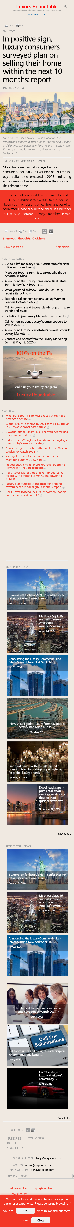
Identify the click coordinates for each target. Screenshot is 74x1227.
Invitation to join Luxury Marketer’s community (35, 316)
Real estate (9, 31)
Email (11, 26)
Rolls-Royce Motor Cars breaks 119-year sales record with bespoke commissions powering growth (34, 476)
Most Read (33, 14)
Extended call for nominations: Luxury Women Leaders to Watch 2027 (37, 1010)
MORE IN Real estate (18, 566)
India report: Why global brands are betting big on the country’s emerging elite (38, 442)
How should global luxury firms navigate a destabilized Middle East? (37, 725)
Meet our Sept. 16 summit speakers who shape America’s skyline (51, 621)
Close (41, 1220)
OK (25, 1211)
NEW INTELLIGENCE (13, 258)
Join (44, 14)
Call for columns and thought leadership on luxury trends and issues (37, 1053)
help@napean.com (48, 1158)
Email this (12, 231)
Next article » (63, 247)
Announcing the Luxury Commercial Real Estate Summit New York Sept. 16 (36, 283)
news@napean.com (38, 1165)
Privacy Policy (18, 1188)
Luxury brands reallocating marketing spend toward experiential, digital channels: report (34, 486)
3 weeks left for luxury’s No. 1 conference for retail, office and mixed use (37, 597)
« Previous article (13, 247)
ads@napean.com (42, 1170)
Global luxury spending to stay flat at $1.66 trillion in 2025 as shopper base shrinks (38, 426)
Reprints (37, 231)
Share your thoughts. (24, 238)
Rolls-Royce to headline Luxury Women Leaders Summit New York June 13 (36, 494)
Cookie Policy (18, 1194)
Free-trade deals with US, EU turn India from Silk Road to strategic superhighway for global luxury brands (35, 769)
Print (21, 26)
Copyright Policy (41, 1188)
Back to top (64, 833)
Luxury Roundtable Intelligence (26, 161)
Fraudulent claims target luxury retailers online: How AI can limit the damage (35, 467)
